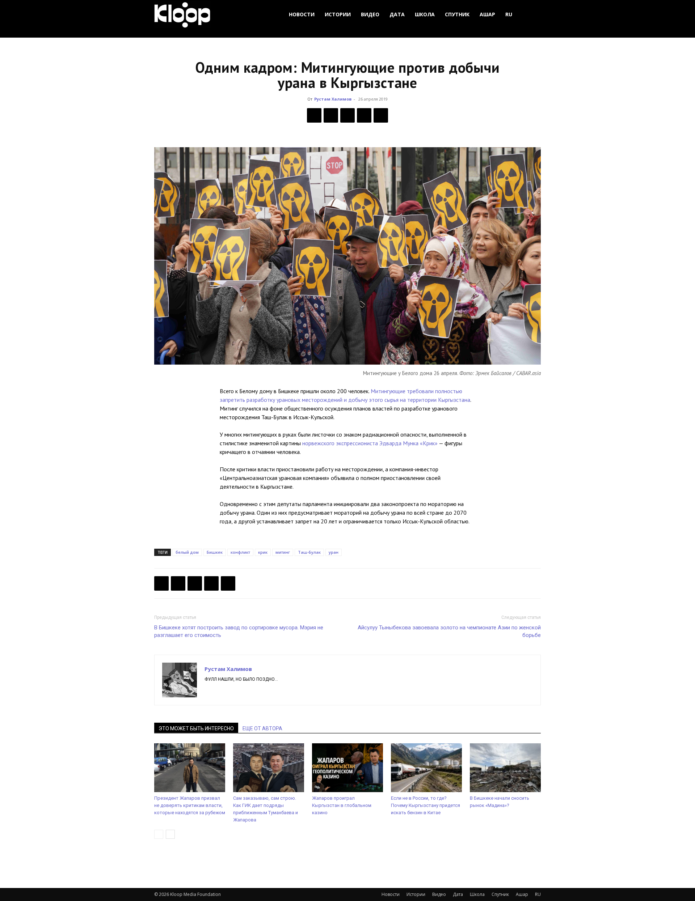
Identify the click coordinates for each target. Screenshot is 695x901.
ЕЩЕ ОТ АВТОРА (262, 728)
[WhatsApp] (381, 115)
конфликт (240, 552)
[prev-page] (158, 834)
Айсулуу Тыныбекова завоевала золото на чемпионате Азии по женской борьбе (449, 631)
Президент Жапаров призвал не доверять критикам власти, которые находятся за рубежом (189, 805)
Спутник (457, 14)
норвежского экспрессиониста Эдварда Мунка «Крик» (370, 443)
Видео (370, 14)
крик (263, 552)
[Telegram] (364, 115)
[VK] (347, 115)
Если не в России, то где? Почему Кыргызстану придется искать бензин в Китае (425, 805)
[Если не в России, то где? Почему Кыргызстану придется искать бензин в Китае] (426, 767)
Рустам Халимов (332, 99)
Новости (302, 14)
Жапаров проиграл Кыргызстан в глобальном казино (341, 805)
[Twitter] (331, 115)
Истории (338, 14)
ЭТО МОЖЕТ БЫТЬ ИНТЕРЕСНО (196, 728)
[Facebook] (314, 115)
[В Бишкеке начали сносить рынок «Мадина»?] (505, 767)
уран (333, 552)
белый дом (187, 552)
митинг (282, 552)
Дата (397, 14)
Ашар (487, 14)
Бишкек (215, 552)
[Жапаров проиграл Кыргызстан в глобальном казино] (347, 767)
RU (508, 14)
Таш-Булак (309, 552)
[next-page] (170, 834)
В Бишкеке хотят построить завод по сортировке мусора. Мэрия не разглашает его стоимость (238, 631)
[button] (532, 14)
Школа (425, 14)
